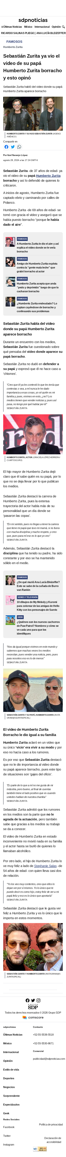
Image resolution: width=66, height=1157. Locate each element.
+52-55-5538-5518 (43, 1034)
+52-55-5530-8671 (43, 1043)
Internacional (42, 26)
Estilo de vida (11, 1069)
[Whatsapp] (19, 146)
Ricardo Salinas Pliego (17, 33)
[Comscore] (33, 1017)
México (28, 26)
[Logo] (33, 20)
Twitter (7, 1135)
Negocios (9, 1087)
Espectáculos (11, 1104)
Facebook (8, 1127)
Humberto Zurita (13, 47)
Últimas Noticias (12, 26)
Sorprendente (11, 1096)
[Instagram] (38, 1000)
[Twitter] (13, 146)
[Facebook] (6, 146)
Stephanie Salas (45, 866)
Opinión (56, 26)
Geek (6, 1113)
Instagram (8, 1144)
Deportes (8, 1078)
